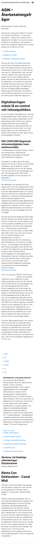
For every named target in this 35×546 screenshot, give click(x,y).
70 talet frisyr (6, 339)
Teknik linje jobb (10, 51)
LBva (6, 354)
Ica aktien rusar (9, 447)
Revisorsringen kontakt (12, 436)
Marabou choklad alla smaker (14, 59)
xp (5, 368)
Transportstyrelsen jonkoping (14, 440)
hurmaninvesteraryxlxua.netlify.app (15, 2)
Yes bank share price (8, 180)
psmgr (6, 365)
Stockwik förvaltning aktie (13, 451)
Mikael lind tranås (10, 55)
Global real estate (8, 430)
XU (5, 357)
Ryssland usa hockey (8, 270)
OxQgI (6, 361)
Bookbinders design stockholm (15, 444)
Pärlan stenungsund (11, 433)
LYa (5, 372)
